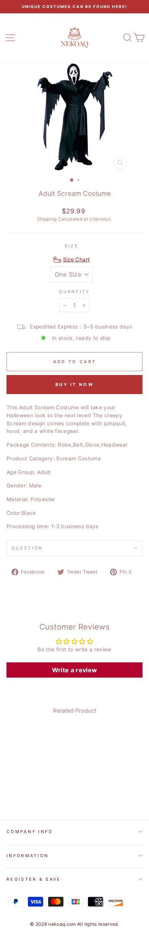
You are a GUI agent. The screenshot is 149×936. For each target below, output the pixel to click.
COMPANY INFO (29, 831)
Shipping (47, 219)
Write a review (74, 670)
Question (27, 548)
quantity (74, 291)
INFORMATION (27, 855)
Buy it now (74, 384)
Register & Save (33, 879)
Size (72, 245)
